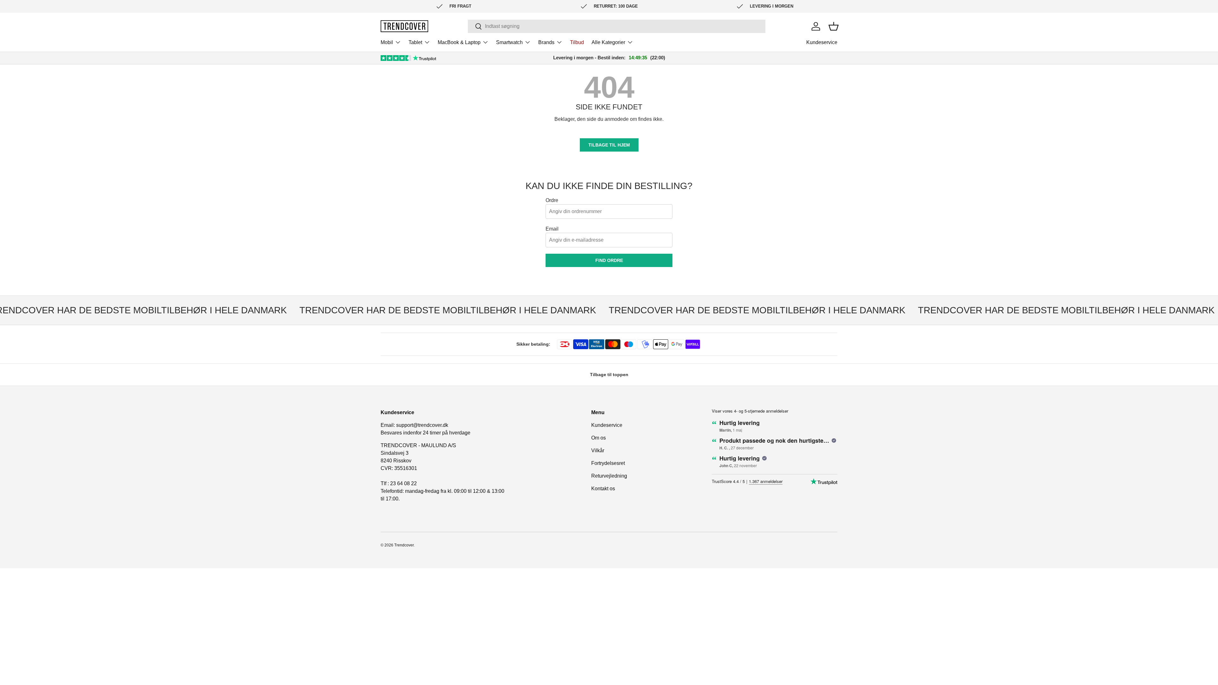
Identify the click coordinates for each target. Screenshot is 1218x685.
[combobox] (616, 26)
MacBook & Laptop (459, 42)
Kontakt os (603, 488)
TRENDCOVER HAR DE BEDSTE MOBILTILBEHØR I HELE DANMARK (434, 310)
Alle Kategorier (608, 42)
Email (552, 229)
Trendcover (404, 545)
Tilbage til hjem (609, 144)
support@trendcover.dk (422, 425)
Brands (546, 42)
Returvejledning (609, 476)
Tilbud (577, 42)
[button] (834, 26)
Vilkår (597, 450)
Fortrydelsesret (608, 463)
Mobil (387, 42)
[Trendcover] (404, 26)
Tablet (415, 42)
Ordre (552, 200)
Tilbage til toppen (609, 374)
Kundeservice (821, 42)
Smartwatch (509, 42)
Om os (598, 437)
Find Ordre (609, 260)
